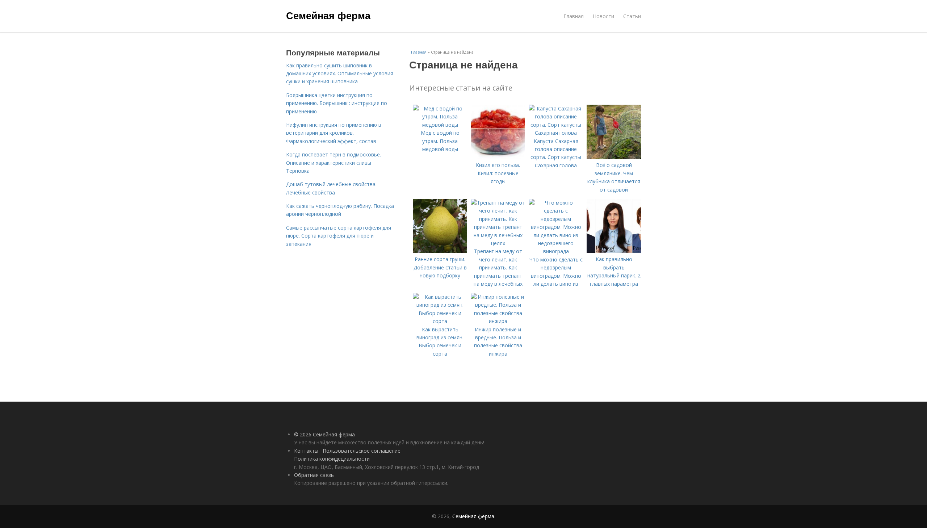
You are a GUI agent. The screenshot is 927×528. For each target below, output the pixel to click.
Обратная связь (314, 475)
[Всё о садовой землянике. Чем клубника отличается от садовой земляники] (614, 157)
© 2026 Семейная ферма (324, 434)
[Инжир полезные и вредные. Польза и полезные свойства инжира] (498, 321)
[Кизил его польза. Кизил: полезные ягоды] (498, 157)
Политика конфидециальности (332, 458)
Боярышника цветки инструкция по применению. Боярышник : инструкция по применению (336, 103)
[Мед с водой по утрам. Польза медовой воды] (440, 124)
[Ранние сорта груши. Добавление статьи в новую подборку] (440, 251)
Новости (603, 16)
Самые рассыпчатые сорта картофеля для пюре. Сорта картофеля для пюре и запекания (338, 235)
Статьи (632, 16)
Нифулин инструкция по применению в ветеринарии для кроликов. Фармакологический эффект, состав (333, 132)
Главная (573, 16)
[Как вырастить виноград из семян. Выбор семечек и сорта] (440, 321)
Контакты (306, 450)
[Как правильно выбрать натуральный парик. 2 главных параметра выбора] (614, 251)
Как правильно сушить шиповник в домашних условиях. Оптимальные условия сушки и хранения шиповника (339, 73)
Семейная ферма (328, 15)
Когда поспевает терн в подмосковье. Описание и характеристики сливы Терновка (333, 162)
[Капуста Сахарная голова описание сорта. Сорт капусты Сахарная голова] (556, 132)
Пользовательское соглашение (361, 450)
